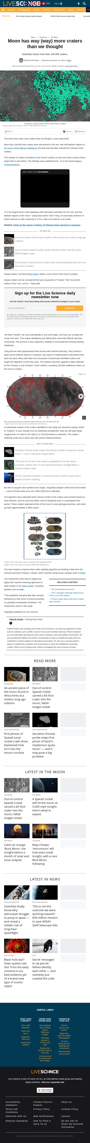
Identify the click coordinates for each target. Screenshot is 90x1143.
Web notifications (43, 1116)
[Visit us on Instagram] (31, 3)
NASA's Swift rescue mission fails (63, 16)
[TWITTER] (11, 623)
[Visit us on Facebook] (23, 3)
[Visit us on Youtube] (35, 3)
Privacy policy (41, 1109)
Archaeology (24, 9)
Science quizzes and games (64, 1027)
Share (10, 131)
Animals (11, 9)
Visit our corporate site (52, 1082)
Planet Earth (59, 9)
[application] (45, 188)
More (79, 9)
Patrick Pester (33, 60)
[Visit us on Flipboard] (39, 3)
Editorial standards (17, 1121)
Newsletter (81, 131)
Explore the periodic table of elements (45, 1050)
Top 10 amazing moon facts (62, 589)
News (69, 60)
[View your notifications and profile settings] (78, 3)
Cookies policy (69, 1109)
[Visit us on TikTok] (43, 3)
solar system (23, 283)
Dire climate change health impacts (29, 16)
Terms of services (35, 315)
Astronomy (43, 37)
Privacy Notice (74, 315)
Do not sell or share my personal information (72, 1124)
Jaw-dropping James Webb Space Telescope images (45, 1029)
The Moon (54, 37)
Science (46, 9)
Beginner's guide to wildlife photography (64, 1035)
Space (70, 9)
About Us (66, 1102)
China (40, 219)
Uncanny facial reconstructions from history (45, 1058)
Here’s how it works (71, 66)
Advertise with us (16, 1116)
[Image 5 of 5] (81, 396)
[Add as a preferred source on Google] (45, 1090)
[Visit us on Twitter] (27, 3)
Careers (65, 1116)
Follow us (69, 131)
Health (36, 9)
